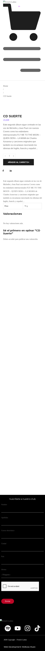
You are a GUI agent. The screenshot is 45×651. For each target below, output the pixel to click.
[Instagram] (27, 628)
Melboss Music (29, 647)
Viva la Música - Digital (19, 304)
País (2, 556)
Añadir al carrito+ (18, 162)
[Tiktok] (37, 628)
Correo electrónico (7, 530)
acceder (12, 239)
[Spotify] (8, 628)
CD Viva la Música (16, 364)
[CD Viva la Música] (23, 325)
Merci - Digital (15, 483)
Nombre (4, 505)
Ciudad (3, 544)
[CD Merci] (23, 384)
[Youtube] (17, 628)
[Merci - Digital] (23, 444)
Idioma (3, 569)
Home (5, 86)
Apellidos (4, 518)
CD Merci (12, 423)
